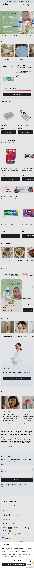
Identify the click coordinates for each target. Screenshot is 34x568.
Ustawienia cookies (17, 560)
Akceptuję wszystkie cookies (17, 564)
